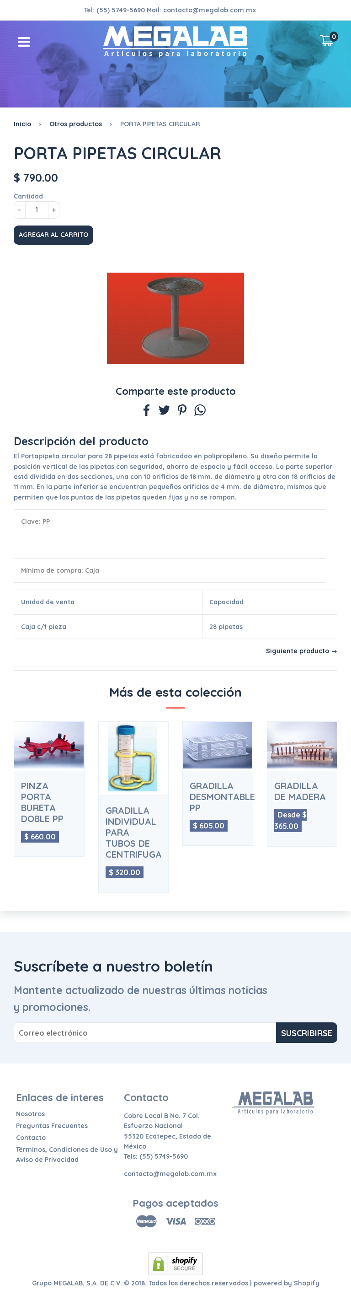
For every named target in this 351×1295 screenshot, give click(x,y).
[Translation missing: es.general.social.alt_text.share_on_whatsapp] (200, 411)
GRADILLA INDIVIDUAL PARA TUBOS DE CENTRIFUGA (134, 832)
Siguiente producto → (301, 651)
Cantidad (28, 196)
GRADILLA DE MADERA (300, 791)
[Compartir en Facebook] (146, 411)
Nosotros (30, 1114)
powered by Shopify (286, 1283)
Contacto (31, 1138)
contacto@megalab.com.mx (209, 10)
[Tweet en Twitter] (164, 411)
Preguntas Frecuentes (52, 1126)
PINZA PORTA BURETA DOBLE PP (42, 802)
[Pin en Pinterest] (182, 411)
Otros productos (75, 124)
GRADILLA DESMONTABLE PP (218, 796)
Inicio (22, 124)
